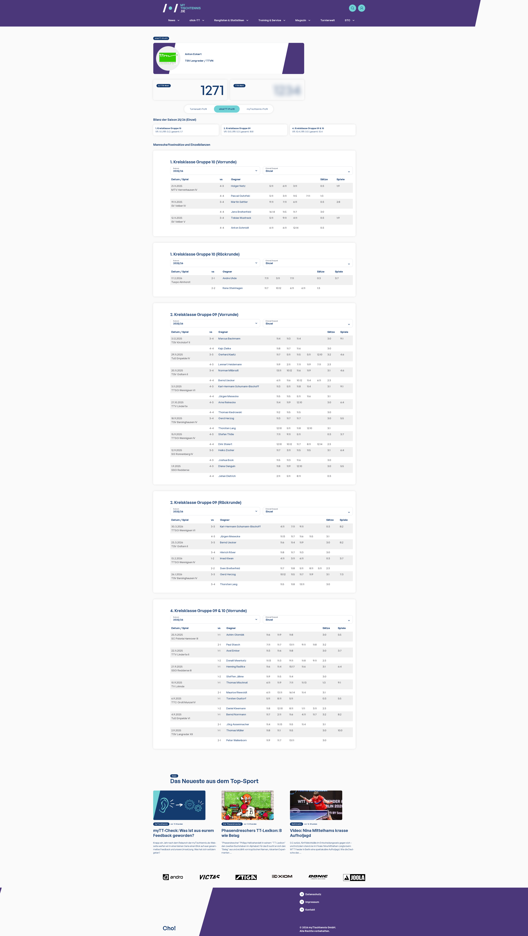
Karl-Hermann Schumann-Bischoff (238, 386)
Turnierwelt (327, 20)
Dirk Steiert (225, 444)
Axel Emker (233, 650)
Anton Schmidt (240, 227)
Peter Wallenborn (236, 740)
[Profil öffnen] (361, 8)
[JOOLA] (354, 877)
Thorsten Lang (227, 428)
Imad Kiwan (226, 558)
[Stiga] (246, 877)
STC (347, 20)
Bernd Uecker (226, 380)
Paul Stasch (233, 644)
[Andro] (174, 877)
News (171, 20)
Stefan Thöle (226, 434)
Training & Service (269, 20)
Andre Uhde (230, 278)
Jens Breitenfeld (241, 211)
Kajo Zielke (224, 348)
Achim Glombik (235, 634)
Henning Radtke (235, 666)
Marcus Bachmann (229, 338)
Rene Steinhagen (233, 288)
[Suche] (352, 8)
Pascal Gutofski (240, 195)
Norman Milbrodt (228, 370)
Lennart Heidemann (230, 364)
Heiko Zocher (226, 450)
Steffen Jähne (235, 676)
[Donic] (318, 877)
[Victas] (210, 877)
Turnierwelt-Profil (198, 109)
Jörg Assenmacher (237, 724)
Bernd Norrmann (236, 714)
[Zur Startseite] (182, 8)
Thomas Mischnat (237, 682)
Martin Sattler (239, 201)
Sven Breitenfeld (230, 568)
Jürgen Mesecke (228, 396)
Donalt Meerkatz (236, 660)
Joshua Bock (226, 460)
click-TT (194, 20)
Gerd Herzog (226, 418)
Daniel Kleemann (236, 708)
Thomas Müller (235, 730)
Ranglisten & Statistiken (229, 20)
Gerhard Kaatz (227, 354)
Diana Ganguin (226, 466)
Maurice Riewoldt (236, 692)
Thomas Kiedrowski (230, 412)
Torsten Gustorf (236, 698)
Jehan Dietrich (227, 476)
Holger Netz (238, 186)
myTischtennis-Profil (257, 109)
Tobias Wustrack (241, 217)
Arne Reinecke (227, 402)
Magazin (300, 20)
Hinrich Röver (228, 552)
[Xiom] (282, 876)
